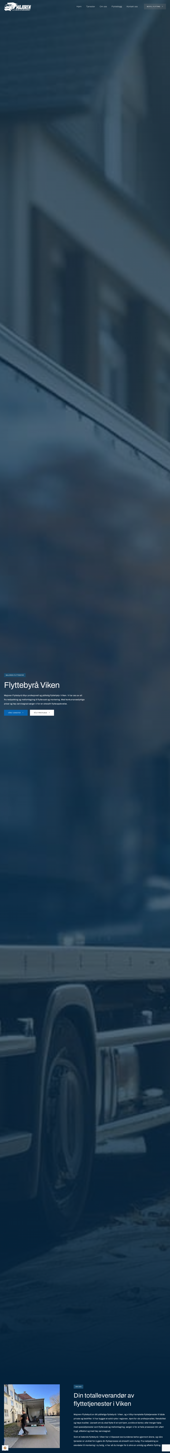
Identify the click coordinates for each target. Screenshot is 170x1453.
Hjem (79, 6)
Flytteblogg (117, 6)
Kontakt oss (132, 6)
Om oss (103, 6)
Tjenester (90, 6)
